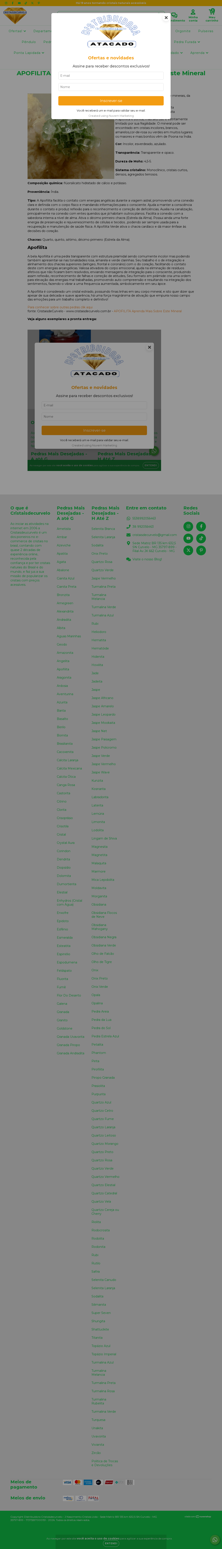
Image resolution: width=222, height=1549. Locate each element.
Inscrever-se (111, 100)
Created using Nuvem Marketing (111, 115)
